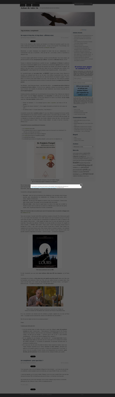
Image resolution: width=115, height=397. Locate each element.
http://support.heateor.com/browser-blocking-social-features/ (44, 187)
